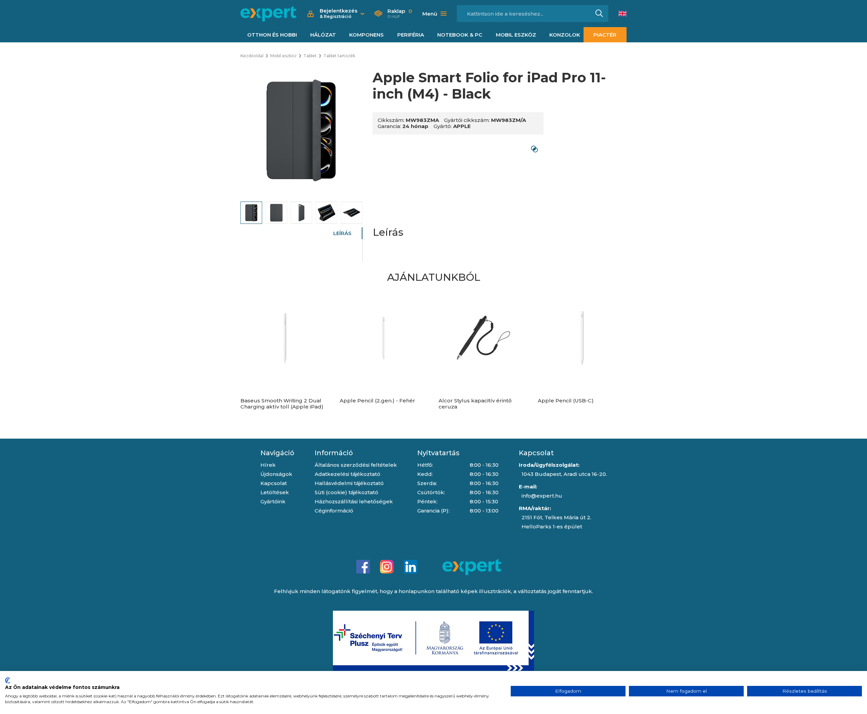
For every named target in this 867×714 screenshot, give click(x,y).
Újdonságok (276, 474)
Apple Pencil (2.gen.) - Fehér (377, 401)
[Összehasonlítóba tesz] (534, 149)
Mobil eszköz (516, 34)
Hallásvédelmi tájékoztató (349, 483)
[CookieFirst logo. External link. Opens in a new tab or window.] (7, 680)
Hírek (268, 465)
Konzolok (564, 34)
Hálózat (323, 34)
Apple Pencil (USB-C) (566, 401)
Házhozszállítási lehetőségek (354, 501)
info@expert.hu (542, 495)
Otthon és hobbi (272, 34)
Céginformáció (334, 510)
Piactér (604, 34)
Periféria (410, 34)
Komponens (366, 34)
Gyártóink (273, 501)
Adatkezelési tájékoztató (347, 474)
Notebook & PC (459, 34)
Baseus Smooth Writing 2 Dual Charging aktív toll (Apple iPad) (281, 404)
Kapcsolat (273, 483)
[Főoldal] (268, 13)
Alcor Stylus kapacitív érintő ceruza (475, 404)
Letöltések (274, 492)
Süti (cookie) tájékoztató (346, 492)
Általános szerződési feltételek (356, 465)
